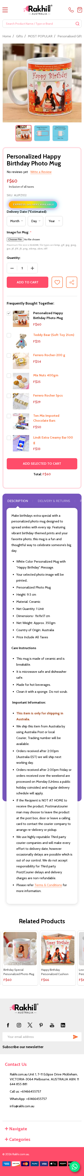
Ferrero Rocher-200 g (49, 355)
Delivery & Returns (54, 501)
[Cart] (79, 10)
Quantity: (14, 258)
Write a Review (41, 172)
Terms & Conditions (48, 885)
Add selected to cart (42, 464)
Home (6, 36)
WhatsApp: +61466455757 (28, 1099)
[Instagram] (18, 1025)
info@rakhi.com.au (22, 1106)
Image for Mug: (19, 232)
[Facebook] (7, 1025)
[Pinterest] (40, 1025)
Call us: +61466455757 (25, 1091)
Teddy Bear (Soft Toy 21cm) (53, 335)
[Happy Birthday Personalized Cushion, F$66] (57, 948)
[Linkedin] (63, 1025)
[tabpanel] (23, 133)
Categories (19, 1139)
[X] (29, 1025)
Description (17, 501)
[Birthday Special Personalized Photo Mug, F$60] (20, 948)
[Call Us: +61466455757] (72, 10)
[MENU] (5, 9)
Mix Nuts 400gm (45, 375)
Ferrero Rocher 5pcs (48, 395)
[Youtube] (51, 1025)
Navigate (18, 1129)
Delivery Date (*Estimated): (27, 212)
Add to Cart (28, 282)
